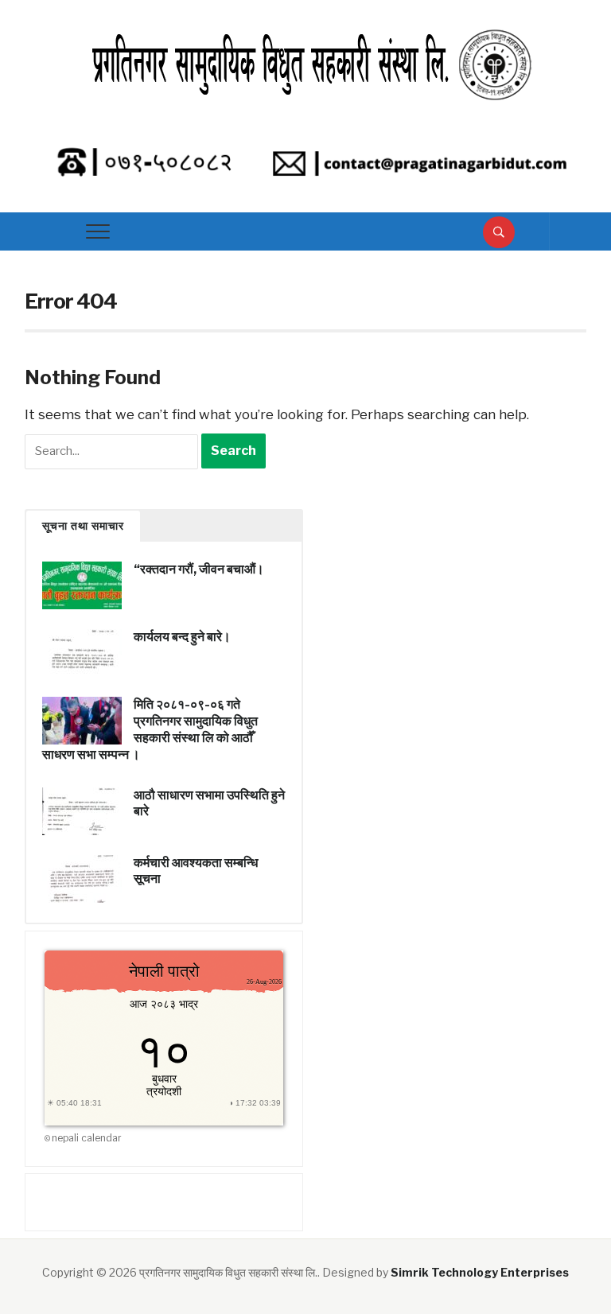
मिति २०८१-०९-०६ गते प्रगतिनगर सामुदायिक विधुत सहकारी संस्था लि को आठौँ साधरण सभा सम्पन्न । (150, 729)
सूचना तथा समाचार (83, 525)
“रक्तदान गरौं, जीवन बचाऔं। (199, 569)
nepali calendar (87, 1138)
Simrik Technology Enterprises (480, 1272)
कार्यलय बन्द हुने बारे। (182, 636)
